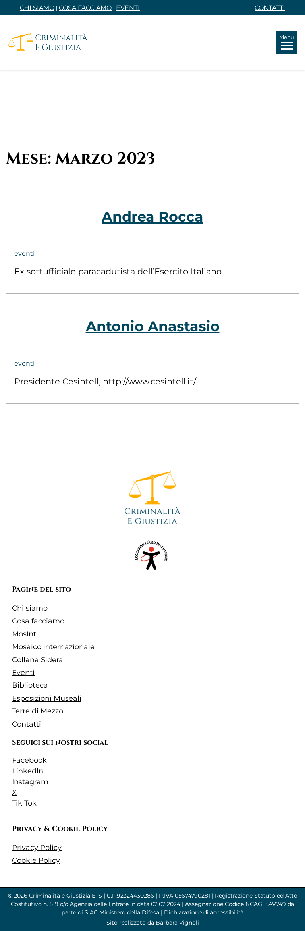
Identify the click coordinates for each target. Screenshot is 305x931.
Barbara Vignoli (177, 922)
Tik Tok (24, 803)
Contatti (26, 724)
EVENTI (128, 8)
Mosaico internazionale (53, 646)
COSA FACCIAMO (85, 8)
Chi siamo (30, 608)
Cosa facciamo (38, 621)
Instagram (30, 781)
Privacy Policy (37, 847)
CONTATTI (270, 8)
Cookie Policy (36, 860)
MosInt (24, 634)
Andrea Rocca (152, 216)
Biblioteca (30, 685)
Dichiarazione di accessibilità (204, 912)
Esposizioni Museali (46, 698)
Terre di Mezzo (37, 711)
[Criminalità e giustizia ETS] (47, 42)
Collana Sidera (37, 659)
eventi (24, 253)
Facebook (29, 760)
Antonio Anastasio (153, 326)
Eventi (23, 672)
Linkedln (27, 771)
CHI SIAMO (37, 8)
